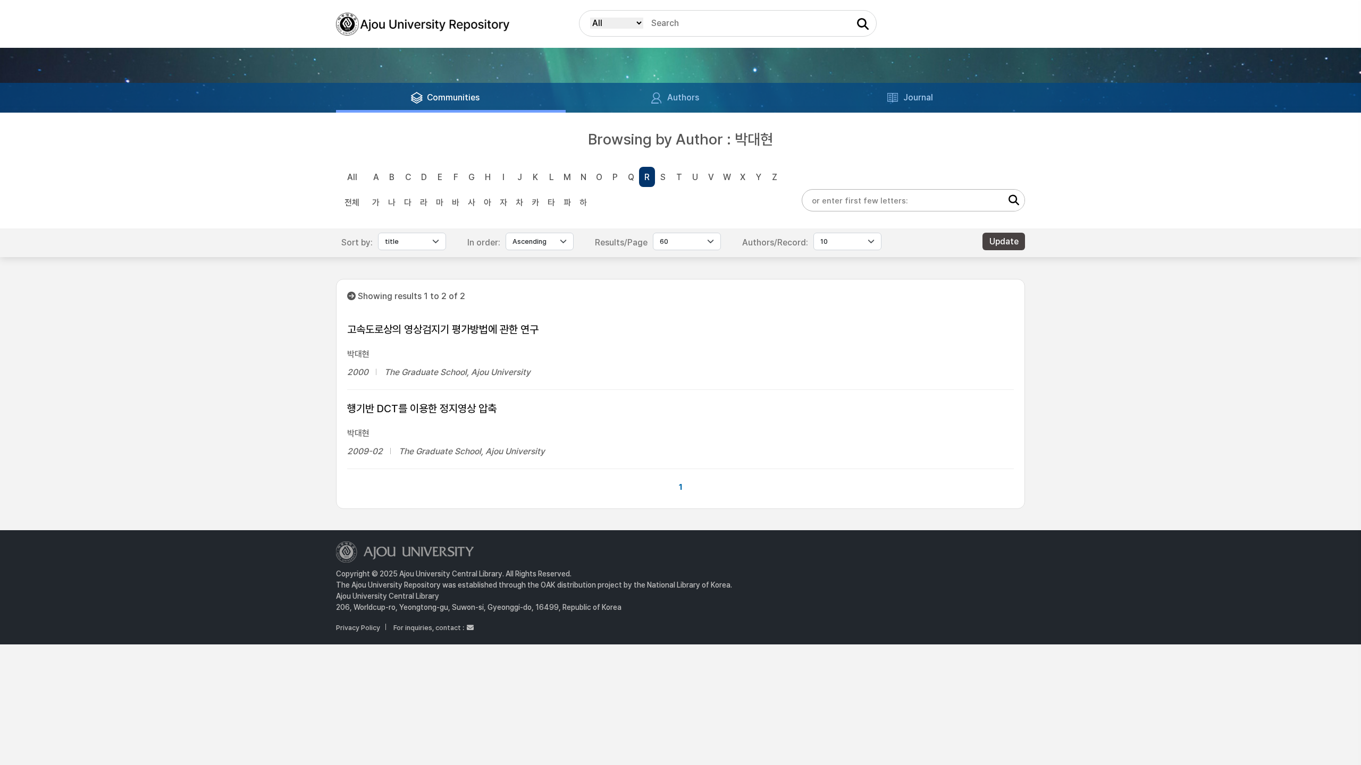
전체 (352, 203)
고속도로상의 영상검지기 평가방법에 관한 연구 (443, 329)
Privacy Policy (358, 628)
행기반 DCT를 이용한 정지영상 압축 (422, 408)
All (352, 177)
